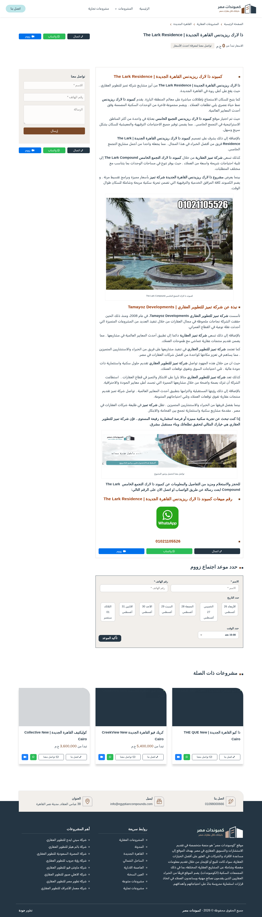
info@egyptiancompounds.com (131, 804)
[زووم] (178, 757)
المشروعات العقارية (131, 839)
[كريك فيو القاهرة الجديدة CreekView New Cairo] (131, 707)
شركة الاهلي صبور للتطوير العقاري (65, 874)
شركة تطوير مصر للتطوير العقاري (66, 881)
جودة (22, 910)
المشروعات (125, 8)
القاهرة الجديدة (134, 853)
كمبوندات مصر (191, 910)
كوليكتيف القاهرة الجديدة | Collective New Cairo (55, 735)
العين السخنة (135, 874)
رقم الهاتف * (161, 581)
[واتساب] (187, 757)
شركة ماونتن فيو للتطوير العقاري (66, 867)
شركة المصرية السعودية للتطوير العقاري (62, 853)
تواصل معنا (203, 756)
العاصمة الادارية (134, 867)
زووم (28, 36)
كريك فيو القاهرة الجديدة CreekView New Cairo (133, 735)
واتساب (52, 36)
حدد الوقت (233, 628)
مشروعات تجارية (98, 8)
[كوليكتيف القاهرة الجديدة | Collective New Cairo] (54, 707)
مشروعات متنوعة (133, 881)
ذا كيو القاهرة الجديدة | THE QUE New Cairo (212, 735)
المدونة (139, 846)
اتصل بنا (228, 756)
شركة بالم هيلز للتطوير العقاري (68, 846)
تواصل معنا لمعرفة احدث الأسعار (193, 45)
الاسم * (235, 581)
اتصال (76, 36)
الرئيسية (144, 8)
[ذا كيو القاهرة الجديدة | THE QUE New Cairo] (207, 707)
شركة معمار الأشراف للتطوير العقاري (64, 888)
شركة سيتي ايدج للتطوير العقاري (66, 839)
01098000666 (214, 804)
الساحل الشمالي (133, 860)
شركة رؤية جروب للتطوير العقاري (66, 860)
